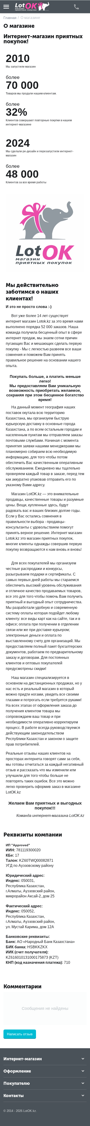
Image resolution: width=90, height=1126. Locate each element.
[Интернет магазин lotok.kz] (32, 6)
